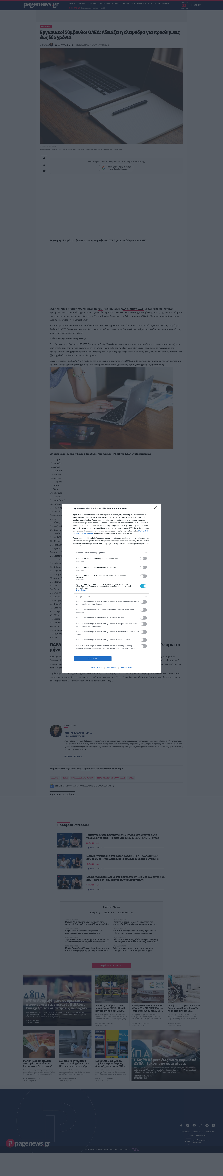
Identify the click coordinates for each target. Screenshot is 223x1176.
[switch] (143, 558)
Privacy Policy (126, 668)
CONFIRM (93, 658)
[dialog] (111, 588)
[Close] (156, 508)
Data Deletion (96, 668)
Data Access (111, 668)
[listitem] (111, 552)
